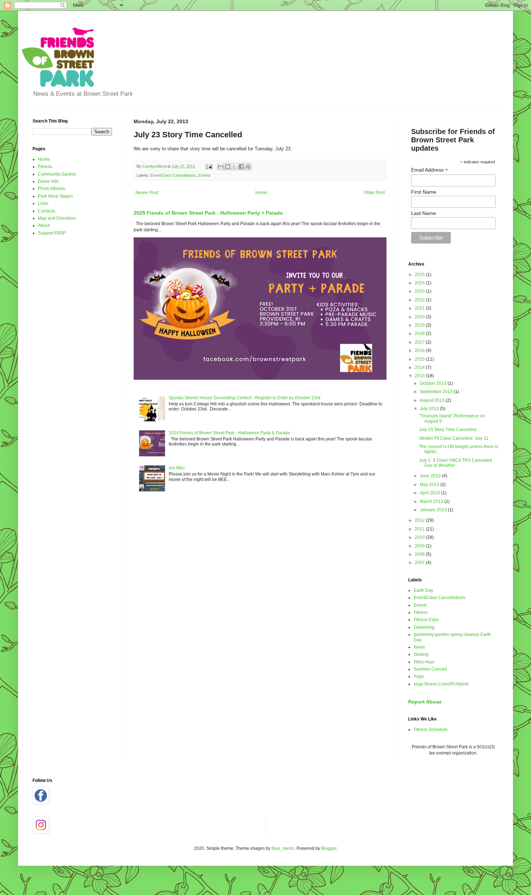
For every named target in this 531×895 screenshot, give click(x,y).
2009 (420, 545)
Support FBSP (52, 233)
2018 (420, 333)
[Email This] (220, 166)
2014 (420, 367)
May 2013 (430, 484)
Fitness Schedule (431, 729)
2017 (420, 342)
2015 (420, 359)
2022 (420, 299)
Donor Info (48, 181)
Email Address (429, 170)
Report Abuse (425, 702)
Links (43, 203)
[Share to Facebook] (241, 166)
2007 (420, 562)
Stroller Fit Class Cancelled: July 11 (453, 438)
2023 (420, 291)
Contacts (46, 211)
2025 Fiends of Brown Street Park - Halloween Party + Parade (208, 213)
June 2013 (431, 475)
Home (261, 192)
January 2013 (434, 509)
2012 (420, 520)
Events (204, 175)
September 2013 (437, 391)
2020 (420, 316)
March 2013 (432, 501)
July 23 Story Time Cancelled (447, 429)
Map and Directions (57, 218)
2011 (420, 529)
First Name (423, 192)
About (43, 225)
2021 (420, 308)
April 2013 (430, 492)
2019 (420, 325)
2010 (420, 537)
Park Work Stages (55, 196)
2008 (420, 554)
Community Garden (57, 174)
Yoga (419, 676)
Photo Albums (51, 188)
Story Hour (424, 661)
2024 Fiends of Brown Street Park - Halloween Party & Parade (229, 432)
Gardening (424, 627)
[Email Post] (208, 166)
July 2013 (430, 408)
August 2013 (433, 400)
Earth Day (423, 590)
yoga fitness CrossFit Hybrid (441, 684)
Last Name (423, 213)
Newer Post (146, 192)
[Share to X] (234, 166)
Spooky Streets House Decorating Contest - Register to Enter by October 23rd (244, 397)
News (419, 647)
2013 (420, 375)
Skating (421, 654)
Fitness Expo (426, 619)
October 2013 (434, 383)
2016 (420, 350)
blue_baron (283, 848)
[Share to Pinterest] (248, 166)
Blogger (328, 848)
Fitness (45, 166)
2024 (420, 282)
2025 (420, 274)
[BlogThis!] (227, 166)
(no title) (177, 467)
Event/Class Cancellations (173, 175)
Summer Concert (430, 669)
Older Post (374, 192)
